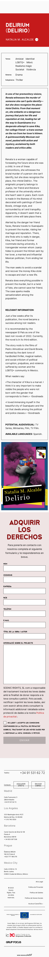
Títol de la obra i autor (15, 631)
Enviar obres (38, 785)
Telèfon (7, 609)
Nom (5, 563)
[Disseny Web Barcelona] (24, 954)
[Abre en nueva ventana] (13, 942)
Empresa (7, 586)
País (5, 597)
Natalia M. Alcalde (20, 39)
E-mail (6, 620)
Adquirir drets (21, 785)
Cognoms (7, 575)
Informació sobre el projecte (18, 643)
